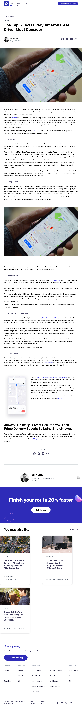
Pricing (6, 676)
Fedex (20, 671)
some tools (36, 131)
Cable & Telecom (56, 671)
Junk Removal (37, 681)
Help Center (73, 671)
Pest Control (54, 676)
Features (7, 671)
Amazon (14, 118)
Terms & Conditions (33, 702)
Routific (60, 398)
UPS (20, 681)
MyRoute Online (55, 280)
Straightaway (48, 363)
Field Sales (36, 691)
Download (8, 681)
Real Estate (54, 681)
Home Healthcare (38, 686)
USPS (20, 676)
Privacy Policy (43, 702)
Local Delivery (55, 686)
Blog (70, 681)
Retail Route (36, 676)
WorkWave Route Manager (51, 318)
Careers (72, 676)
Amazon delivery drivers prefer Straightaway (52, 377)
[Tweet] (67, 39)
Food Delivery (37, 671)
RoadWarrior (61, 144)
